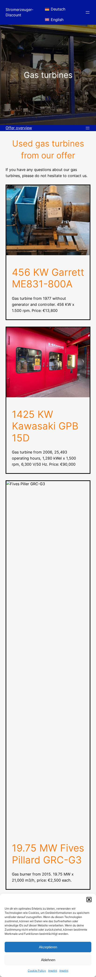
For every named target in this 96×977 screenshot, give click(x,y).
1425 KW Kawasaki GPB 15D (45, 426)
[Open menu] (87, 12)
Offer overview (19, 128)
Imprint (52, 970)
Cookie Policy (37, 970)
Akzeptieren (48, 947)
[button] (89, 899)
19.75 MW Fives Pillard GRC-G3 (48, 853)
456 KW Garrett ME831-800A (48, 278)
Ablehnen (48, 960)
